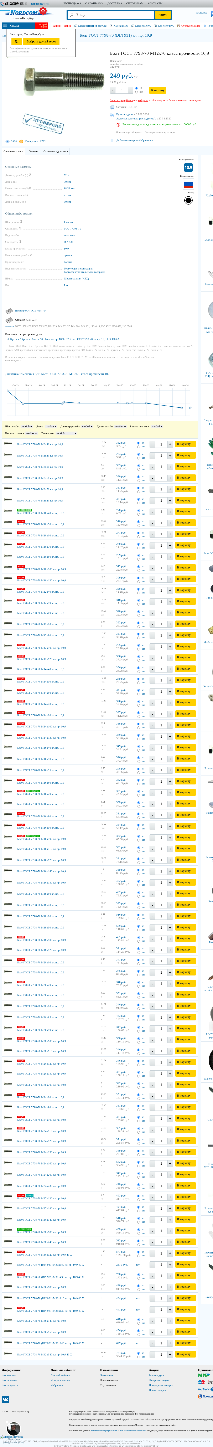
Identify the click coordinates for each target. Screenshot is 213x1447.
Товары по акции (159, 1380)
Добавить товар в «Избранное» (134, 140)
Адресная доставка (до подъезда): (136, 118)
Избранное (57, 1385)
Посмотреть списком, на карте (160, 132)
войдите (143, 100)
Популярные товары (161, 1385)
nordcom (43, 3)
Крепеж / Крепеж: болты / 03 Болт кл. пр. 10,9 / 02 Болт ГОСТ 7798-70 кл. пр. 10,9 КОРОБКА (64, 339)
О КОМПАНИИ (94, 3)
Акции (57, 25)
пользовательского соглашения (133, 1431)
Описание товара (14, 151)
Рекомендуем (156, 1375)
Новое (67, 25)
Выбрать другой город (41, 41)
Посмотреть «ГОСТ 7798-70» (30, 310)
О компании (107, 1375)
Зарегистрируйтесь (121, 100)
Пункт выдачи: (125, 114)
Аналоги (9, 326)
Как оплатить (9, 1380)
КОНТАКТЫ (155, 3)
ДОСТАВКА (115, 3)
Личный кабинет (60, 1375)
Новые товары (157, 1390)
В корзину (157, 90)
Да (16, 41)
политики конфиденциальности (104, 1431)
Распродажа (72, 3)
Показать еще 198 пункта (128, 132)
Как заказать (9, 1375)
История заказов (60, 1380)
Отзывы (33, 151)
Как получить (10, 1385)
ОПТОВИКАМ (135, 3)
